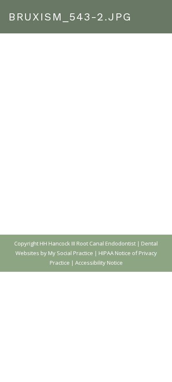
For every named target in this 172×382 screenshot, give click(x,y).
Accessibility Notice (99, 262)
